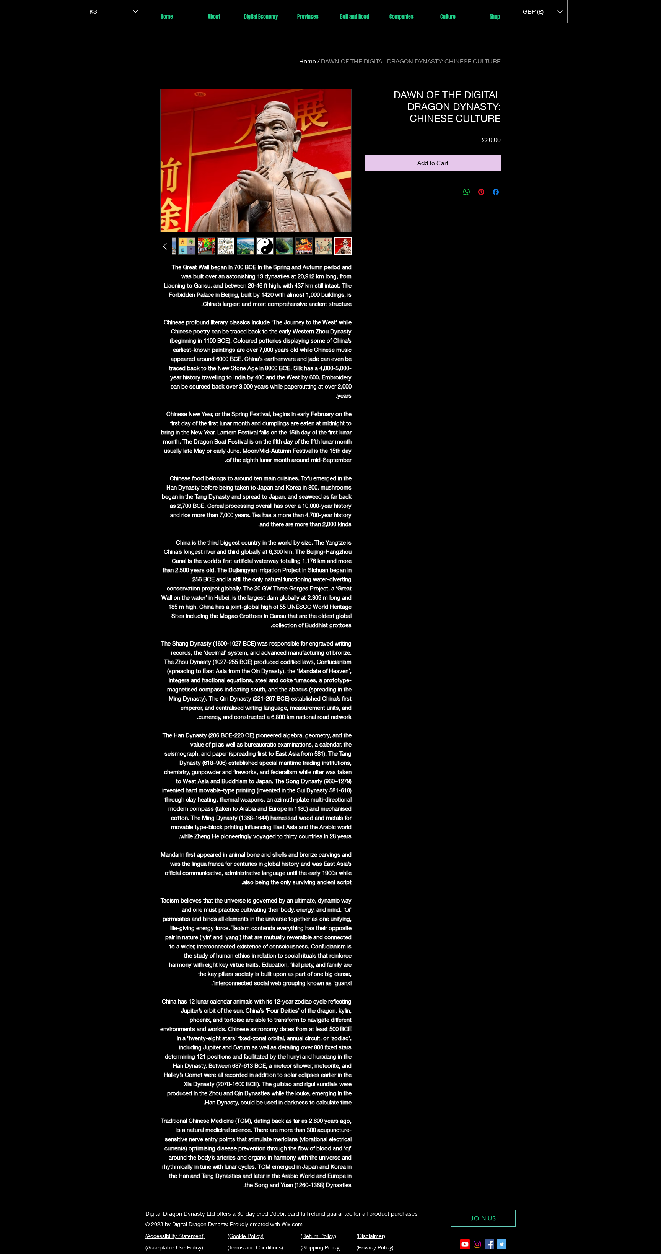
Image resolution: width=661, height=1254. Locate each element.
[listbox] (543, 11)
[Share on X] (452, 192)
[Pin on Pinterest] (481, 192)
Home (307, 61)
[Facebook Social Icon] (489, 1244)
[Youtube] (465, 1244)
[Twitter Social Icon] (501, 1244)
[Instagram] (477, 1244)
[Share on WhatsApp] (466, 192)
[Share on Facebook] (495, 192)
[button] (543, 11)
